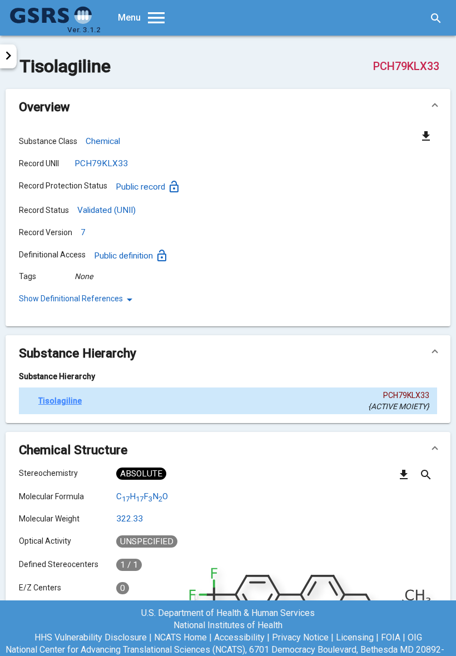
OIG (415, 637)
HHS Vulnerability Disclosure (90, 637)
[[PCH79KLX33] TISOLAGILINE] (28, 400)
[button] (228, 107)
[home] (51, 21)
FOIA (390, 637)
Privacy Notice (300, 637)
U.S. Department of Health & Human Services (228, 613)
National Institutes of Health (228, 625)
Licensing (355, 637)
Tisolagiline (60, 400)
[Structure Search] (426, 479)
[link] (77, 299)
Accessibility (239, 637)
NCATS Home (180, 637)
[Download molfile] (404, 479)
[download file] (426, 136)
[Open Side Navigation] (8, 56)
